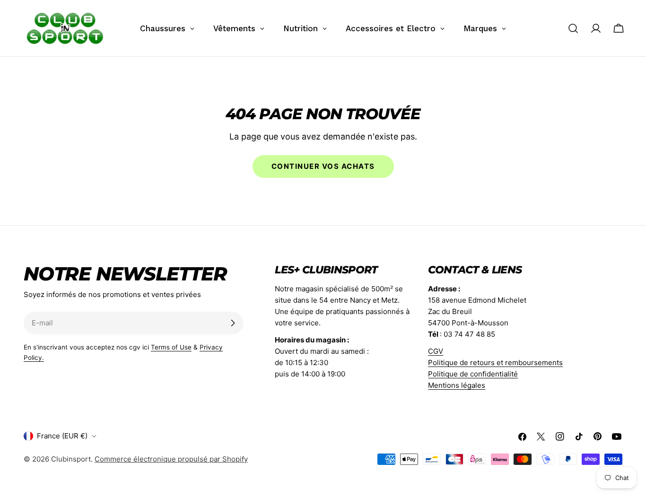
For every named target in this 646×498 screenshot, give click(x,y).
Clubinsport (71, 458)
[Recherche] (573, 28)
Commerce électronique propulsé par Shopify (171, 458)
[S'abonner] (233, 323)
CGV (435, 351)
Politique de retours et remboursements (495, 362)
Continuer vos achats (323, 166)
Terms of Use (171, 347)
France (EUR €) (62, 435)
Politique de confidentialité (473, 373)
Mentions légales (456, 385)
